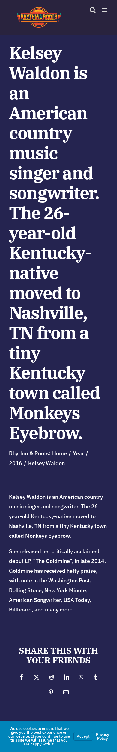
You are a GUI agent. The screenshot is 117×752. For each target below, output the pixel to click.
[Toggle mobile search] (93, 10)
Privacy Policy (102, 736)
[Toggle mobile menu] (105, 10)
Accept (83, 736)
